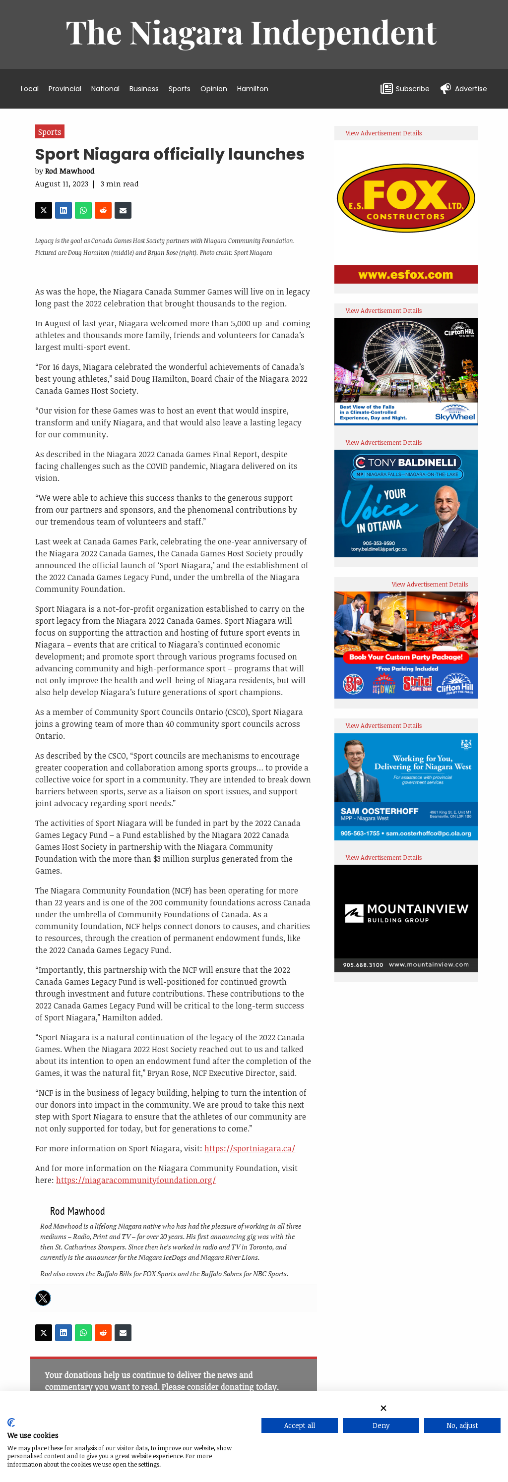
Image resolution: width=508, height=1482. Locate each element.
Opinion (213, 89)
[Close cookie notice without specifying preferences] (383, 1408)
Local (30, 89)
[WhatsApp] (83, 210)
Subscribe (413, 89)
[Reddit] (103, 210)
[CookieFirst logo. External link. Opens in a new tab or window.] (11, 1424)
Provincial (65, 89)
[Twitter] (43, 1298)
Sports (179, 89)
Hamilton (252, 89)
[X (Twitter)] (43, 210)
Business (144, 89)
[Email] (123, 210)
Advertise (471, 89)
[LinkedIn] (63, 210)
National (105, 89)
